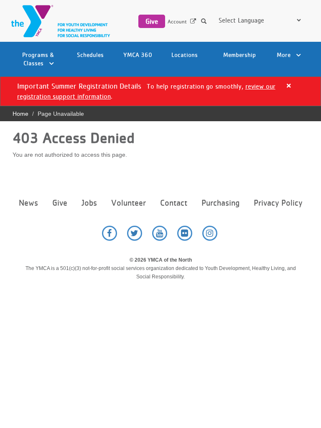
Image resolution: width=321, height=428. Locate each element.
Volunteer (128, 203)
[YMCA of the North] (58, 21)
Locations (184, 54)
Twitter (134, 233)
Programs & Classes (38, 58)
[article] (160, 91)
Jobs (89, 203)
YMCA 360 (137, 54)
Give (151, 21)
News (28, 203)
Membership (239, 54)
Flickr (184, 233)
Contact (173, 203)
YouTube (159, 233)
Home (20, 113)
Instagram (209, 233)
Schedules (90, 54)
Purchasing (220, 203)
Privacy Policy (278, 203)
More (284, 54)
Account (177, 21)
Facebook (109, 233)
